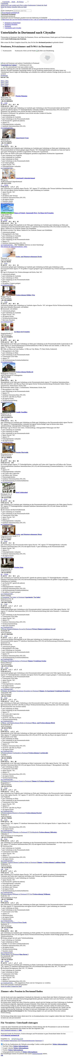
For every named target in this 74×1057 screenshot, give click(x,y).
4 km (5, 698)
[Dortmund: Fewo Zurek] (9, 922)
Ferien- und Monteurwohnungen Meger (29, 534)
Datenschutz (13, 1040)
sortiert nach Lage (6, 5)
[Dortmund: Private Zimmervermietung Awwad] (16, 629)
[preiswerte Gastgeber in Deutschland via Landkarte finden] (37, 19)
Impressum (38, 1040)
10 (1, 499)
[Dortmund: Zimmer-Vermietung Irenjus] (14, 661)
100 (2, 869)
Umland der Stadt (41, 5)
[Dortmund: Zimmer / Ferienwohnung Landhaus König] (19, 862)
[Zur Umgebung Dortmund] (47, 63)
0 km (5, 263)
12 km (5, 145)
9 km (5, 869)
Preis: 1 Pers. (5, 81)
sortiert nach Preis (17, 5)
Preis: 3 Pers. (5, 84)
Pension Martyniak (22, 452)
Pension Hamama (21, 96)
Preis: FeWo (4, 86)
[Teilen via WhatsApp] (18, 1039)
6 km (5, 839)
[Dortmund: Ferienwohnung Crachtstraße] (14, 753)
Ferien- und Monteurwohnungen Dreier (29, 256)
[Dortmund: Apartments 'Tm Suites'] (13, 597)
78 (1, 145)
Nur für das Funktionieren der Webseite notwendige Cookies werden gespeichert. (27, 1044)
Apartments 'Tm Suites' (33, 597)
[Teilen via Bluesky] (15, 1039)
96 (1, 698)
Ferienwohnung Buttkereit (24, 372)
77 (1, 929)
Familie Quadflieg (21, 412)
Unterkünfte (5, 2)
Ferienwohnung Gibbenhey (48, 832)
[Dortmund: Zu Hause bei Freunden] (7, 332)
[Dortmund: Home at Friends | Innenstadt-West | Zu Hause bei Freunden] (7, 213)
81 (1, 379)
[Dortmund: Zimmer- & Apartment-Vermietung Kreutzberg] (20, 691)
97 (1, 788)
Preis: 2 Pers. (5, 82)
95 (1, 760)
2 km (5, 220)
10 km (5, 185)
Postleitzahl (4, 75)
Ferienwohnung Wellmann (41, 894)
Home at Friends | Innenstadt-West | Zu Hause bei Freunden (34, 213)
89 (1, 839)
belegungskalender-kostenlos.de (12, 1052)
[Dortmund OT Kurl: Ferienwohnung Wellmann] (16, 894)
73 (1, 419)
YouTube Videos (8, 1046)
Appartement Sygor (22, 138)
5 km (4, 338)
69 (1, 103)
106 (2, 961)
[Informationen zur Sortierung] (4, 67)
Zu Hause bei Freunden (22, 332)
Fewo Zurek (22, 922)
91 (1, 730)
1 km (5, 103)
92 (1, 604)
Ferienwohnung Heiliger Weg (25, 295)
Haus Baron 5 (23, 954)
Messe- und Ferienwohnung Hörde (43, 723)
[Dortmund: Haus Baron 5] (10, 954)
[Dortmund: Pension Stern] (7, 567)
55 (1, 263)
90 (1, 901)
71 (1, 302)
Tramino (5, 1050)
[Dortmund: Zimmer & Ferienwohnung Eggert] (16, 781)
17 (1, 185)
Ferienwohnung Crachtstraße (38, 753)
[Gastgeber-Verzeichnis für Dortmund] (10, 12)
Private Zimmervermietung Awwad (43, 629)
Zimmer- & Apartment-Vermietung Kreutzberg (54, 691)
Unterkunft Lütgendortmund (25, 178)
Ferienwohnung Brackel (34, 813)
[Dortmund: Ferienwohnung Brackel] (13, 813)
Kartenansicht (9, 51)
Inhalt (12, 2)
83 (1, 220)
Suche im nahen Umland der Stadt (11, 986)
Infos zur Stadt (22, 7)
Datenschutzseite (37, 1053)
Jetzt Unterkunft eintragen (11, 1030)
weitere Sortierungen (29, 5)
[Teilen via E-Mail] (21, 1039)
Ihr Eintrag (19, 2)
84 (1, 574)
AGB (19, 1040)
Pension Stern (18, 567)
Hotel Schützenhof (22, 492)
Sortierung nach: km (27, 65)
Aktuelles (14, 7)
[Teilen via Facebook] (13, 1039)
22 (1, 459)
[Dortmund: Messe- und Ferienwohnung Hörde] (16, 723)
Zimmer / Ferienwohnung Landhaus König (51, 862)
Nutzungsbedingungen (28, 1040)
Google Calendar (8, 1048)
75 (1, 636)
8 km (5, 499)
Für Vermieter (5, 1040)
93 (1, 820)
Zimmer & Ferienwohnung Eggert (43, 781)
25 (1, 541)
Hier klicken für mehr (14, 246)
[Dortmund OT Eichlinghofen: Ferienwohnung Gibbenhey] (20, 832)
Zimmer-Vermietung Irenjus (37, 661)
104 (2, 668)
